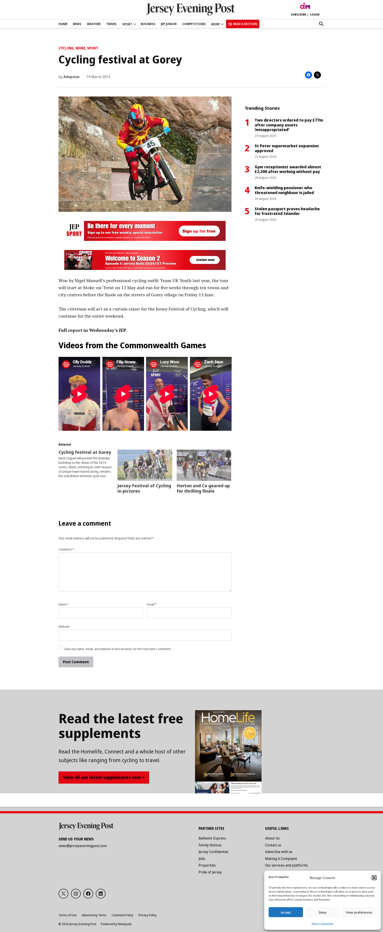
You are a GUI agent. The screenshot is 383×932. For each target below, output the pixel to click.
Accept (286, 912)
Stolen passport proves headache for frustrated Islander (287, 211)
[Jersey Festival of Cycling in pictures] (144, 465)
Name (64, 604)
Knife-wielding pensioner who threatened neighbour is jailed (284, 190)
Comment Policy (122, 915)
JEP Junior (169, 24)
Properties (207, 865)
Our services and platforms (286, 865)
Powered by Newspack (116, 924)
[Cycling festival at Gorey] (88, 464)
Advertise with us (278, 851)
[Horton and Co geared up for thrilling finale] (204, 465)
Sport (127, 24)
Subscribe (298, 14)
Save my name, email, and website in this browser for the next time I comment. (117, 649)
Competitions (194, 24)
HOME (63, 24)
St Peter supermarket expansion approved (287, 148)
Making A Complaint (281, 858)
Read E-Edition (245, 24)
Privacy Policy (148, 915)
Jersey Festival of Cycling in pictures (144, 488)
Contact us (273, 845)
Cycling (66, 48)
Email (151, 604)
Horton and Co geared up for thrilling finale (203, 488)
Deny (322, 912)
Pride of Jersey (210, 872)
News (77, 24)
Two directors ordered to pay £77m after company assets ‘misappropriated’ (289, 124)
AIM (305, 6)
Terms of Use (68, 915)
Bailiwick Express (212, 838)
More (80, 48)
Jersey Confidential (213, 851)
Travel (111, 24)
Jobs (202, 858)
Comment (66, 549)
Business (148, 24)
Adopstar (71, 76)
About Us (272, 838)
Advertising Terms (94, 915)
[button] (374, 877)
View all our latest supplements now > (104, 777)
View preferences (359, 912)
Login (314, 14)
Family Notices (210, 845)
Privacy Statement (322, 923)
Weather (94, 24)
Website (64, 626)
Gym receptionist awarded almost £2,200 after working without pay (288, 169)
